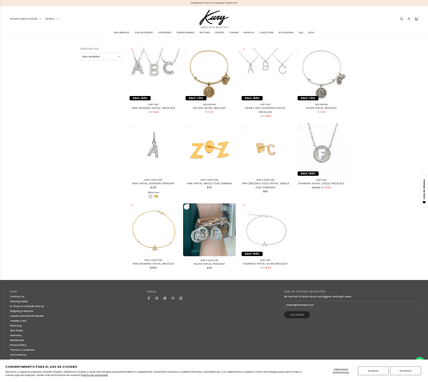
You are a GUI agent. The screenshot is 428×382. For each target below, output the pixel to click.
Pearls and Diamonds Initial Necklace (265, 110)
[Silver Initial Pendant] (209, 229)
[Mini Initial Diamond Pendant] (153, 149)
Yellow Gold (83, 111)
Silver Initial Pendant (209, 264)
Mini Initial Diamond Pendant (153, 183)
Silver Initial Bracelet (321, 108)
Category (88, 120)
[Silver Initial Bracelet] (321, 74)
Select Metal (90, 96)
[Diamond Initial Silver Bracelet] (265, 229)
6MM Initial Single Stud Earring (209, 183)
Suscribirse (297, 314)
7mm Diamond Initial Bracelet (153, 264)
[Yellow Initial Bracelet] (209, 74)
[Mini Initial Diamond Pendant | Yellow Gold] (156, 196)
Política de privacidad (94, 375)
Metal (85, 89)
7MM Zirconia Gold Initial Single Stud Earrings (265, 185)
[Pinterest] (165, 298)
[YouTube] (173, 298)
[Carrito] (416, 19)
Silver (94, 111)
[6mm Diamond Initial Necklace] (153, 74)
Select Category (92, 127)
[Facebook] (148, 298)
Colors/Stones (93, 134)
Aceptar (373, 370)
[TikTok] (181, 298)
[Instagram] (156, 298)
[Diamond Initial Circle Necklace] (321, 149)
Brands (86, 75)
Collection (89, 151)
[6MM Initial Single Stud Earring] (209, 149)
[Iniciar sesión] (409, 19)
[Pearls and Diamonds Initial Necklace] (265, 74)
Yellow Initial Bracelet (209, 108)
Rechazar (405, 370)
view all (115, 67)
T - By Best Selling (95, 157)
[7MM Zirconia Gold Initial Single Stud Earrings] (265, 149)
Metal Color (90, 104)
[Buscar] (401, 19)
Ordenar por (89, 49)
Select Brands (91, 82)
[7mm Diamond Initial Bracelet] (153, 229)
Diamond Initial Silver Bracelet (265, 264)
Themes (86, 142)
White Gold (89, 111)
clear (118, 142)
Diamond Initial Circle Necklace (321, 183)
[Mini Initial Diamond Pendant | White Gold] (150, 196)
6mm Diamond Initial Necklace (153, 108)
